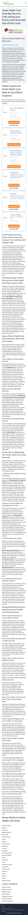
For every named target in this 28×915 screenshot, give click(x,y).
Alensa (4, 857)
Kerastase (4, 851)
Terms (2, 907)
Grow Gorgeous (6, 825)
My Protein (5, 846)
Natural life (5, 834)
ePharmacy (5, 860)
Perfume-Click (6, 844)
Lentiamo (4, 871)
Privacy (3, 905)
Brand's (4, 828)
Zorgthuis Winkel (6, 855)
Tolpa (3, 862)
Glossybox (5, 830)
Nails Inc (4, 876)
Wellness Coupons (7, 889)
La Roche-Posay (6, 837)
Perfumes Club (6, 869)
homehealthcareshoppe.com (10, 45)
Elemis (4, 878)
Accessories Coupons (8, 901)
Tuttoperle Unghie (7, 864)
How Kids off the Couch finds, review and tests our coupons (13, 910)
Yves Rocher (5, 867)
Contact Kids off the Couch (7, 908)
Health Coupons (6, 887)
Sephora (4, 841)
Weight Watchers (6, 832)
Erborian (4, 848)
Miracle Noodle (6, 880)
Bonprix (4, 873)
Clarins (4, 839)
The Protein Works (7, 853)
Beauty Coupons (6, 892)
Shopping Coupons (7, 896)
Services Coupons (7, 898)
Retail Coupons (6, 894)
